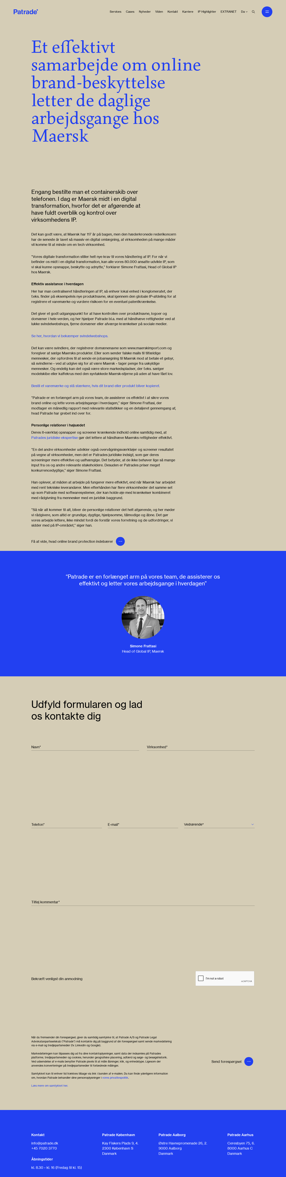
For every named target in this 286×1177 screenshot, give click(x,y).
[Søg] (253, 11)
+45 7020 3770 (44, 1148)
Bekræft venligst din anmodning (56, 979)
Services (115, 11)
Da (243, 11)
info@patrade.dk (44, 1143)
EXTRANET (229, 11)
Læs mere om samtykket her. (49, 1085)
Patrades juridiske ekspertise (54, 437)
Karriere (187, 11)
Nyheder (145, 11)
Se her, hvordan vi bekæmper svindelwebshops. (69, 336)
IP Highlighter (207, 11)
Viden (159, 11)
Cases (130, 11)
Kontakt (173, 11)
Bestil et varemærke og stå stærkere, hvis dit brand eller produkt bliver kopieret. (95, 386)
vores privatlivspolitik (115, 1077)
